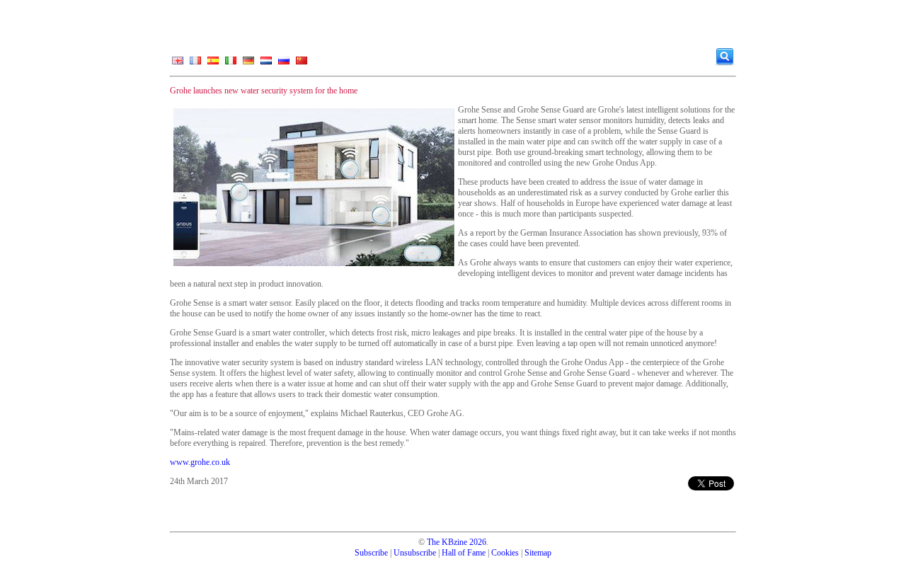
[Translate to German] (248, 64)
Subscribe (371, 553)
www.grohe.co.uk (200, 462)
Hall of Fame (464, 553)
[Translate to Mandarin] (301, 64)
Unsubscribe (415, 553)
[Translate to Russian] (284, 64)
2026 (477, 542)
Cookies (505, 553)
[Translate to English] (177, 64)
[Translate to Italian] (231, 64)
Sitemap (537, 553)
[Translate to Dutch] (266, 64)
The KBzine (447, 542)
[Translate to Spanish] (213, 64)
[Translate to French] (195, 64)
